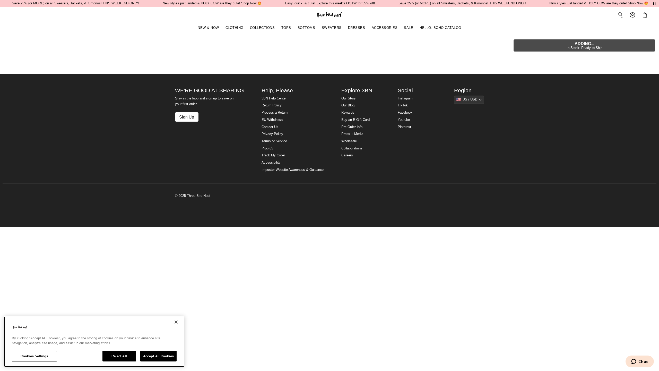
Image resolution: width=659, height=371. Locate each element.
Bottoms (306, 28)
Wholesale (349, 141)
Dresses (356, 28)
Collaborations (351, 148)
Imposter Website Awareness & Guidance (293, 170)
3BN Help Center (274, 98)
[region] (94, 341)
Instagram (405, 98)
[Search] (620, 15)
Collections (262, 28)
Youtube (404, 120)
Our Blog (347, 105)
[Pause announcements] (654, 3)
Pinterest (404, 127)
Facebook (405, 112)
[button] (646, 15)
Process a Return (275, 112)
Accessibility (271, 162)
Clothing (235, 28)
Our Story (348, 98)
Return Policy (272, 105)
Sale (408, 28)
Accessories (385, 28)
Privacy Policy (272, 134)
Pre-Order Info (351, 127)
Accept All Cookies (158, 356)
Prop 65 (267, 148)
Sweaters (332, 28)
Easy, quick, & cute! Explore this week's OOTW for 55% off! (330, 3)
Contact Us (270, 127)
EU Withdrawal (272, 120)
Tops (286, 28)
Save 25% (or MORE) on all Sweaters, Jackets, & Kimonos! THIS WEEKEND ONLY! (75, 3)
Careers (347, 155)
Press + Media (352, 134)
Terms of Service (274, 141)
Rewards (347, 112)
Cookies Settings (34, 356)
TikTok (403, 105)
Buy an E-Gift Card (355, 120)
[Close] (176, 322)
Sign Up (186, 117)
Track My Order (273, 155)
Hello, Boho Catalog (440, 28)
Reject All (119, 356)
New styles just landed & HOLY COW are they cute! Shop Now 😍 (212, 3)
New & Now (208, 28)
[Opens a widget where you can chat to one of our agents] (639, 362)
